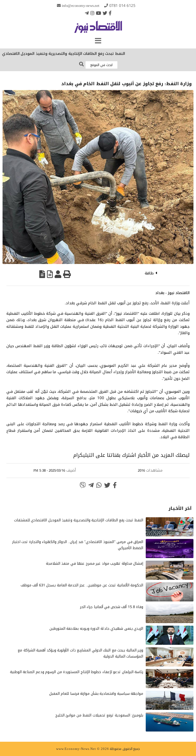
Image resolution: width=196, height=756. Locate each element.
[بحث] (81, 64)
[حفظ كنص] (42, 274)
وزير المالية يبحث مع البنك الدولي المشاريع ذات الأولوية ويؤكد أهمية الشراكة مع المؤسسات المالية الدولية (80, 653)
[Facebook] (110, 13)
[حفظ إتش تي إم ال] (50, 274)
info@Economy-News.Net (80, 5)
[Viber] (83, 485)
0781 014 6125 (122, 5)
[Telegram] (87, 13)
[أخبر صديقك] (58, 274)
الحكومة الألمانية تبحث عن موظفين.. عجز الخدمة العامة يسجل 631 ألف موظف (82, 585)
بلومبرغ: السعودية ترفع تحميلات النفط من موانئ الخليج (99, 715)
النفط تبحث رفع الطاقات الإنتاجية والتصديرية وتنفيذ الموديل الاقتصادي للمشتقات (78, 520)
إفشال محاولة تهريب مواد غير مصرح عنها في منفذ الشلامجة (94, 563)
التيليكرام (83, 455)
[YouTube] (98, 13)
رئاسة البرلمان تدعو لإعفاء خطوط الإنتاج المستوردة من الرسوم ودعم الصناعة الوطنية (76, 672)
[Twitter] (105, 13)
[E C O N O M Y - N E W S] (98, 29)
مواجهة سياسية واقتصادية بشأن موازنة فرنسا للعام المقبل (96, 693)
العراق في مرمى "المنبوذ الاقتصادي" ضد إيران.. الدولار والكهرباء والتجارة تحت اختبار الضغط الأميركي (77, 544)
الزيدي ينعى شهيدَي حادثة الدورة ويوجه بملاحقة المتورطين (96, 628)
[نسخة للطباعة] (67, 274)
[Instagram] (92, 13)
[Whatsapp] (99, 485)
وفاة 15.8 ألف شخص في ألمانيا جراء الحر (111, 606)
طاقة (149, 273)
